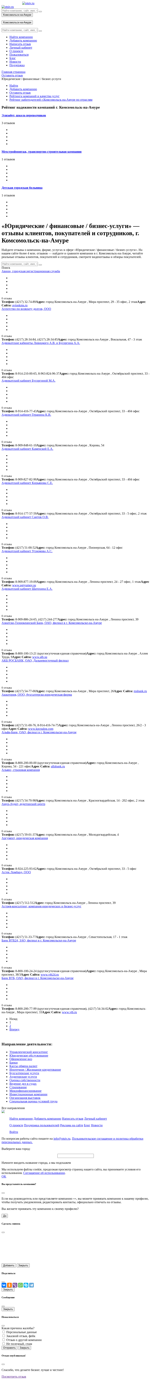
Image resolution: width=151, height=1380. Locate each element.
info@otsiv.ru (61, 1138)
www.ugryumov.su (24, 585)
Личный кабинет (95, 1118)
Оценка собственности (24, 1080)
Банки (13, 1062)
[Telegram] (31, 1285)
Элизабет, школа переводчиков (24, 115)
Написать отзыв (72, 1118)
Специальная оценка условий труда (33, 1101)
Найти (13, 85)
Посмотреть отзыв (14, 1376)
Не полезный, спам (19, 1344)
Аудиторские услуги (23, 1076)
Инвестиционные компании (28, 1094)
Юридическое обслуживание (28, 1055)
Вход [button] (5, 18)
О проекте (16, 1125)
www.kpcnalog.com (40, 728)
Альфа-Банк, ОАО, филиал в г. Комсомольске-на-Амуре (39, 732)
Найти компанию (21, 1118)
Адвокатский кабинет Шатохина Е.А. (27, 588)
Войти (13, 1132)
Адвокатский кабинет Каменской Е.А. (27, 448)
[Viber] (15, 1285)
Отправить (9, 1347)
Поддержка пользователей (41, 1125)
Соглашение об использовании (44, 1173)
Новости (97, 1125)
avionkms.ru (20, 305)
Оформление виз (20, 1059)
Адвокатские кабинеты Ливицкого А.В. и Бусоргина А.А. (41, 343)
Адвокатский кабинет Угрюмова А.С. (27, 551)
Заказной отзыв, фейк (20, 1336)
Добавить (8, 1265)
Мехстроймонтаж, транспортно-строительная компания (42, 151)
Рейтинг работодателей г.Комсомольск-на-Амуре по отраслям (50, 99)
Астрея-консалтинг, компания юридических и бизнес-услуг (41, 906)
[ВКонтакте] (4, 1285)
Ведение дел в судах (23, 1083)
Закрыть (23, 1265)
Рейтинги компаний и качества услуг (34, 96)
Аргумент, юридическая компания (25, 838)
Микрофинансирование (25, 1090)
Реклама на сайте (71, 1125)
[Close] (3, 1193)
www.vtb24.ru (50, 974)
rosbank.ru (140, 691)
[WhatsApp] (20, 1285)
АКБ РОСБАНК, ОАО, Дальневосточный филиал (35, 660)
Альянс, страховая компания (21, 770)
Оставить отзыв (20, 92)
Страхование (18, 1087)
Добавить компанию (23, 89)
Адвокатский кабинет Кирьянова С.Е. (27, 483)
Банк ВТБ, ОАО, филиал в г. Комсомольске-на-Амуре (38, 978)
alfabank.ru (58, 766)
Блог (87, 1125)
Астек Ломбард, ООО (16, 872)
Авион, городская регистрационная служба (31, 271)
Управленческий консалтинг (28, 1052)
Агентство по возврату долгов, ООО (26, 308)
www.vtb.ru (69, 1012)
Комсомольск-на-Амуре (17, 14)
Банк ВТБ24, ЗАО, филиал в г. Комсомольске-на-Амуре (39, 940)
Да (4, 1215)
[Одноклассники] (9, 1285)
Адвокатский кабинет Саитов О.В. (25, 517)
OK (4, 1176)
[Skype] (26, 1285)
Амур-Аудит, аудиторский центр (23, 804)
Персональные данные (21, 1332)
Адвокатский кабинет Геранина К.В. (26, 414)
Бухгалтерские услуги (24, 1073)
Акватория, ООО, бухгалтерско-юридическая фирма (37, 694)
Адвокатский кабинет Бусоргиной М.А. (28, 380)
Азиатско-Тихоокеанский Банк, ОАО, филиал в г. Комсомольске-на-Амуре (52, 623)
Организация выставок (25, 1097)
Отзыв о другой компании (24, 1340)
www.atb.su (39, 657)
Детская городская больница (22, 187)
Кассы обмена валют (23, 1066)
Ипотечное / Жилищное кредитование (35, 1069)
